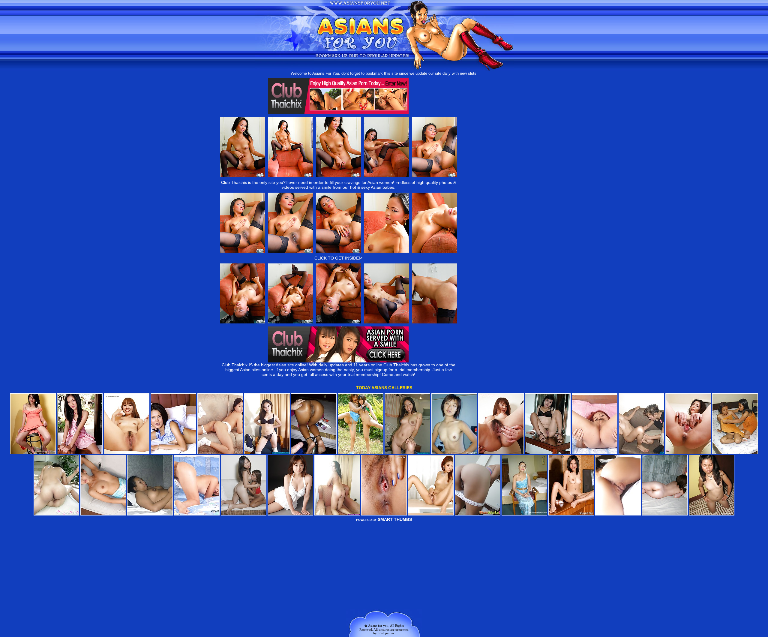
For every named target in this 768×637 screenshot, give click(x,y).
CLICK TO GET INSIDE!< (338, 258)
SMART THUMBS (395, 519)
